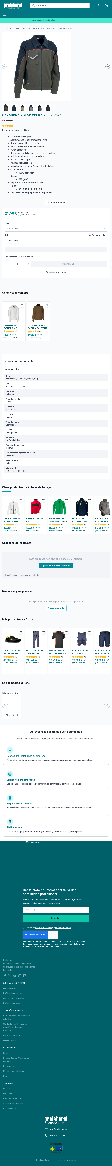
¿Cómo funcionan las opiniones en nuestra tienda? (23, 575)
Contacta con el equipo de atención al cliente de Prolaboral (15, 1027)
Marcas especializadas (13, 1071)
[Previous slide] (4, 66)
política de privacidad (63, 928)
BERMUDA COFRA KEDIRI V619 (80, 652)
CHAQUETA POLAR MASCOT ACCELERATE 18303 (35, 520)
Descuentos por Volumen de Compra (16, 1059)
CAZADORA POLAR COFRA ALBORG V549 (37, 326)
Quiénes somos (10, 1040)
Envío (5, 1053)
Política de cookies (11, 1003)
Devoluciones (9, 1066)
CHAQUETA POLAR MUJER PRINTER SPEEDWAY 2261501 (12, 520)
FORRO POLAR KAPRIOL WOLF (10, 326)
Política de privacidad (12, 993)
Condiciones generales (13, 998)
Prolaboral (7, 28)
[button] (5, 107)
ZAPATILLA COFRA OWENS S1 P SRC (11, 652)
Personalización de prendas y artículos (16, 1017)
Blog (5, 1076)
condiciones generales (43, 928)
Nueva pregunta (56, 608)
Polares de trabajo (33, 28)
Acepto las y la (49, 928)
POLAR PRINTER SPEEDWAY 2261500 (58, 520)
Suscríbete (56, 918)
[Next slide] (107, 66)
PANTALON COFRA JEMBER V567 (34, 652)
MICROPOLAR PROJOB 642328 (79, 520)
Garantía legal (9, 988)
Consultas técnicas (12, 1035)
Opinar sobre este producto (56, 565)
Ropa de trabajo (19, 28)
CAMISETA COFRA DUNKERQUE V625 (57, 652)
